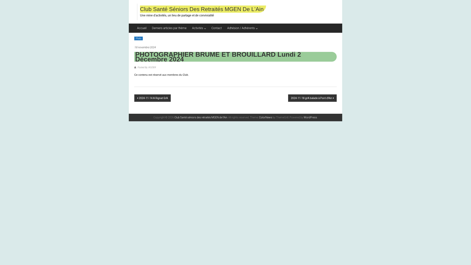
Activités (197, 28)
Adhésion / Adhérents (241, 28)
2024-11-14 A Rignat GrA (153, 98)
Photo (138, 38)
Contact (216, 28)
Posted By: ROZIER (146, 67)
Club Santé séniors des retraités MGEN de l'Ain (202, 9)
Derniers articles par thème (169, 28)
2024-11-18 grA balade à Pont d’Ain (311, 98)
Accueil (141, 28)
